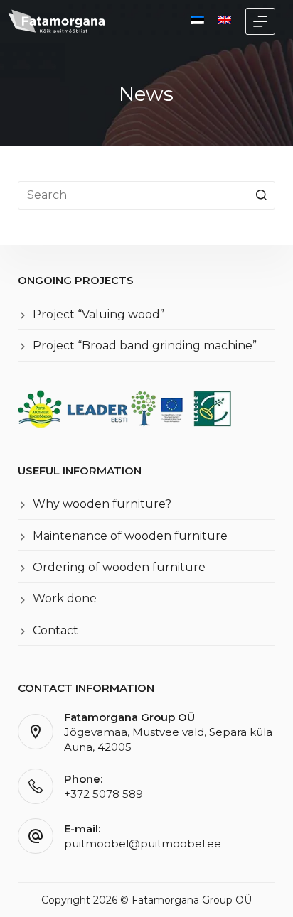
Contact (55, 630)
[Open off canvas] (260, 21)
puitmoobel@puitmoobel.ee (142, 843)
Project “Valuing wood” (98, 314)
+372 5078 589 (103, 794)
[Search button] (261, 195)
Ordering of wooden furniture (119, 567)
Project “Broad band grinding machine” (145, 345)
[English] (224, 20)
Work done (65, 598)
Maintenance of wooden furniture (130, 536)
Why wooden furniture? (102, 504)
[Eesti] (197, 20)
